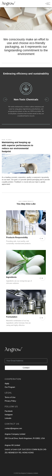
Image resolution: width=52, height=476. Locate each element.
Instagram (9, 415)
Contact (26, 368)
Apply (7, 383)
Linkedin (8, 418)
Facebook (9, 411)
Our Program (10, 387)
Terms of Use (10, 397)
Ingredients (11, 277)
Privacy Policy (10, 401)
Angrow (23, 473)
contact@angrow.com (13, 428)
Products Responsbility (17, 237)
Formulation (11, 317)
